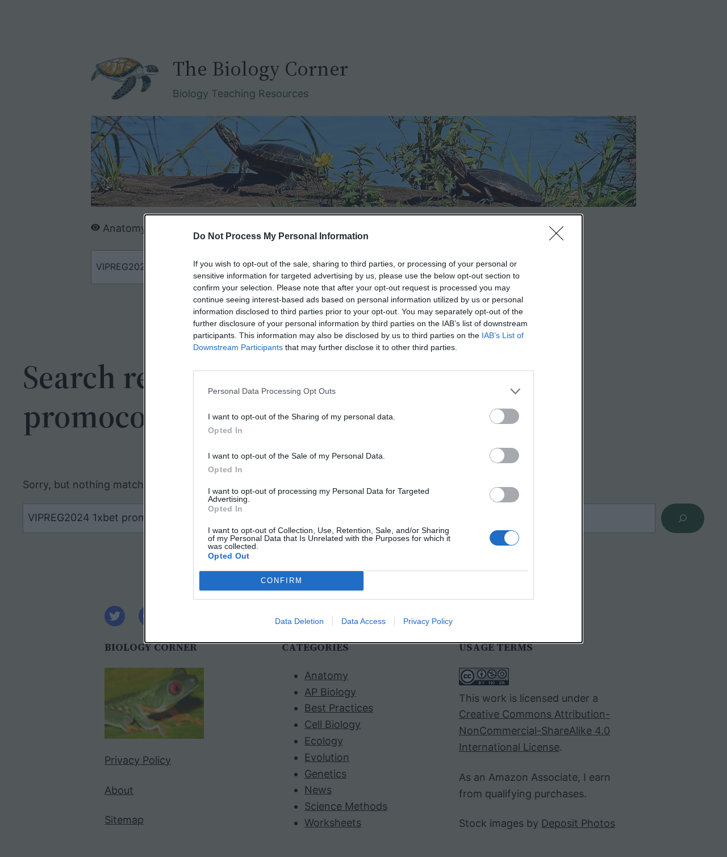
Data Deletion (299, 621)
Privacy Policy (428, 621)
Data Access (363, 621)
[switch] (504, 416)
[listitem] (363, 391)
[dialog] (363, 429)
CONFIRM (282, 580)
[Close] (560, 237)
